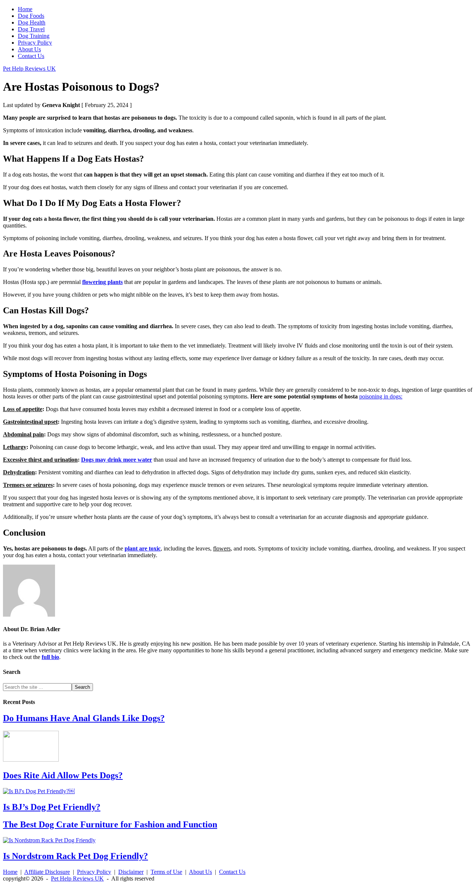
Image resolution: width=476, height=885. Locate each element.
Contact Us (232, 872)
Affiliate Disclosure (47, 872)
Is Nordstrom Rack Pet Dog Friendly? (75, 856)
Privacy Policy (94, 872)
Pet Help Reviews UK (29, 68)
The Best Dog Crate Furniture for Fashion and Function (110, 824)
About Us (200, 872)
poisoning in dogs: (380, 396)
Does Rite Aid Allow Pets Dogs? (63, 775)
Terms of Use (166, 872)
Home (10, 872)
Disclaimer (131, 872)
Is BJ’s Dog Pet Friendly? (51, 807)
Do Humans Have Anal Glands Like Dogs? (84, 718)
